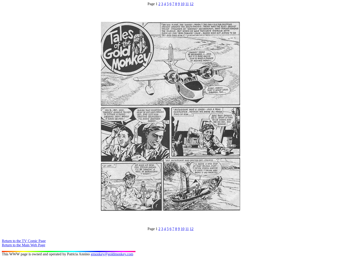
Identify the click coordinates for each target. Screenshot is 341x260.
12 (191, 4)
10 (182, 4)
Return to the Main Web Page (23, 245)
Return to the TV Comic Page (24, 241)
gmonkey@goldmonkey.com (112, 254)
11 (187, 4)
